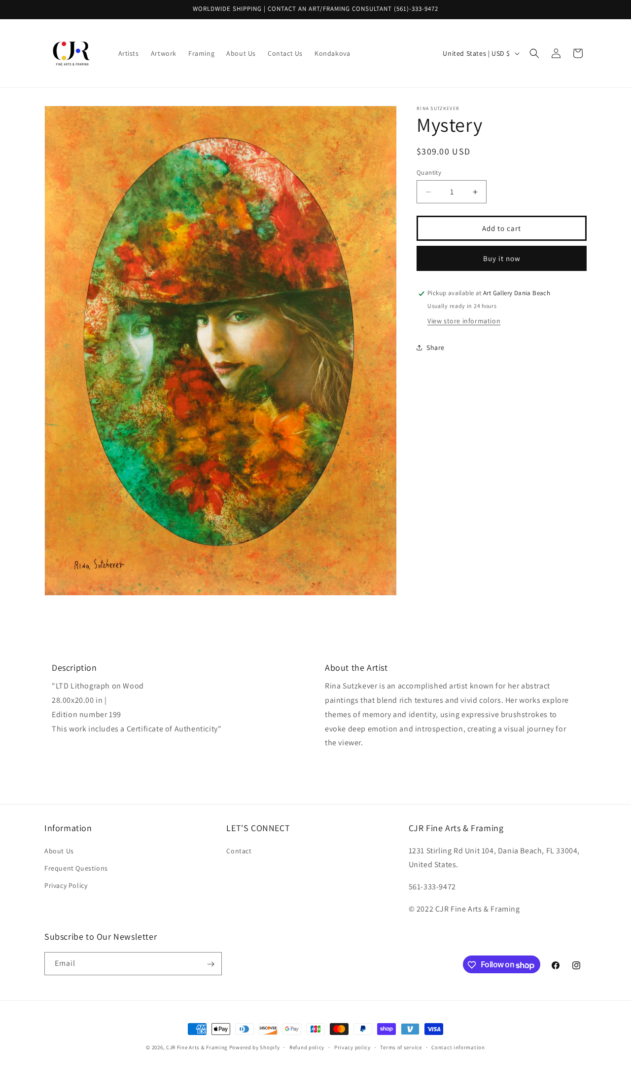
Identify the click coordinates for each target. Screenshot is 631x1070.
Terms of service (400, 1047)
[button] (534, 53)
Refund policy (306, 1047)
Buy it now (502, 258)
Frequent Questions (76, 867)
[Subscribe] (210, 964)
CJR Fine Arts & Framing (197, 1047)
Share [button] (435, 347)
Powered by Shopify (254, 1047)
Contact (238, 850)
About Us (59, 850)
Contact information (458, 1047)
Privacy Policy (65, 885)
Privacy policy (352, 1047)
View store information (463, 320)
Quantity (429, 172)
